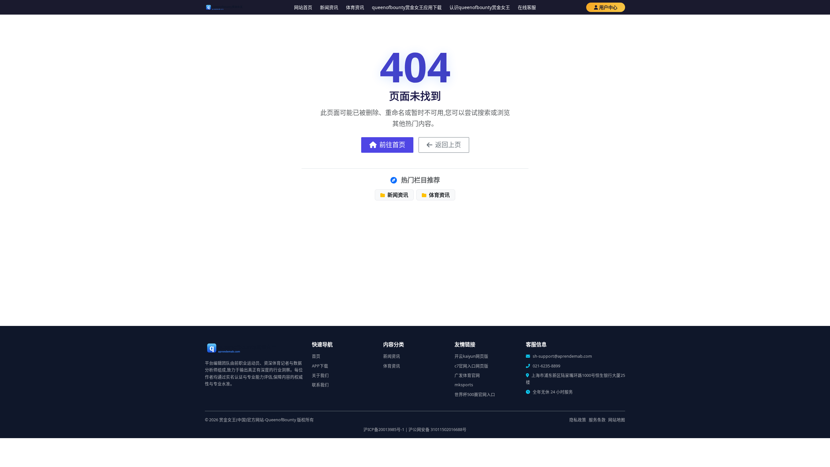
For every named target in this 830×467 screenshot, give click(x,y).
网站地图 (616, 420)
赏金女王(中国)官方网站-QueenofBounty (257, 420)
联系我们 (320, 385)
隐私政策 (577, 420)
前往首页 (392, 144)
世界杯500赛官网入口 (475, 394)
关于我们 (320, 375)
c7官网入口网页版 (471, 366)
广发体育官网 (467, 375)
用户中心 (608, 7)
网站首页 (303, 7)
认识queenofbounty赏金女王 (479, 7)
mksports (464, 385)
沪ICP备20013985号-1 (383, 429)
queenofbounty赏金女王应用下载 (407, 7)
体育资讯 (355, 7)
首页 (316, 356)
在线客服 (527, 7)
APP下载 (320, 366)
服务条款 (597, 420)
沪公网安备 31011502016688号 (438, 429)
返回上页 (448, 144)
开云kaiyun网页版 (471, 356)
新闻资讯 (329, 7)
